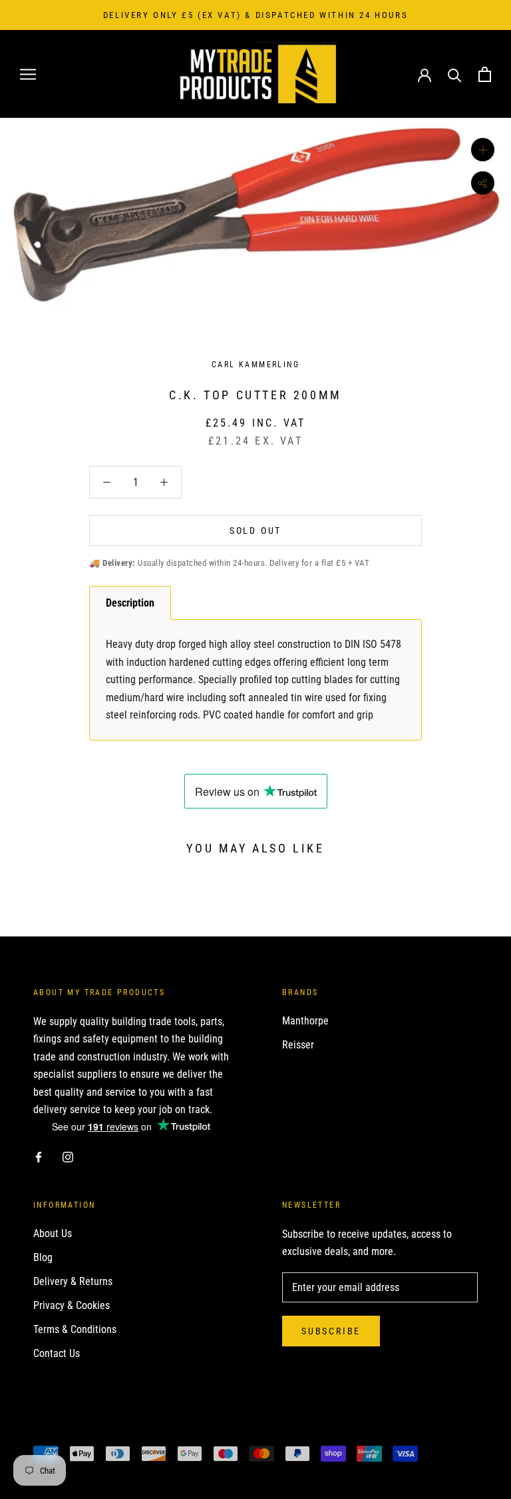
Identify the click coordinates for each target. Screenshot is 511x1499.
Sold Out (255, 530)
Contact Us (56, 1353)
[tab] (130, 603)
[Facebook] (38, 1156)
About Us (52, 1233)
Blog (43, 1257)
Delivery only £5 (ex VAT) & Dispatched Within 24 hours (255, 15)
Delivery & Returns (72, 1281)
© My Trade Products (92, 1431)
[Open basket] (484, 74)
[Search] (455, 74)
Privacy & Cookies (71, 1305)
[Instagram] (68, 1156)
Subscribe (331, 1331)
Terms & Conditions (74, 1329)
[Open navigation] (28, 74)
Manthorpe (305, 1020)
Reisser (298, 1044)
